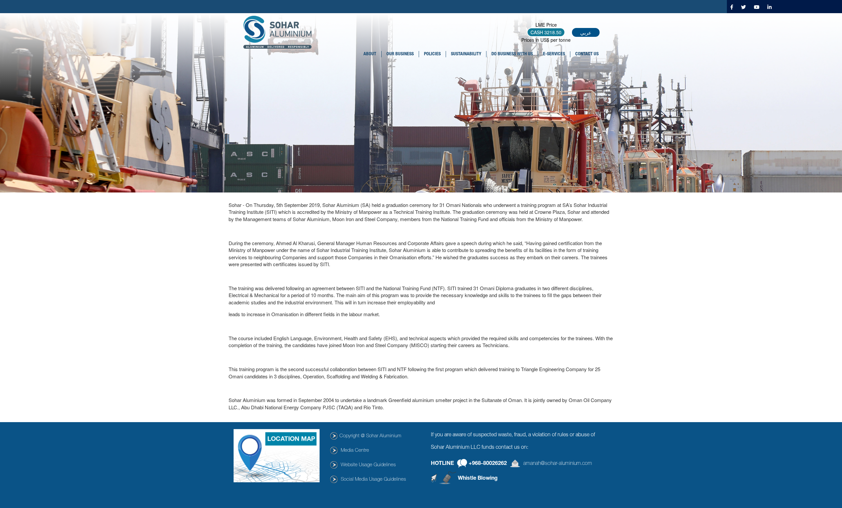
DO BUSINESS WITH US (512, 54)
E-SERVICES (554, 54)
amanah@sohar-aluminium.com (557, 464)
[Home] (279, 32)
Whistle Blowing (478, 478)
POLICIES (432, 54)
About (369, 54)
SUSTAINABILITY (466, 54)
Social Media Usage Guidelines (373, 479)
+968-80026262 (488, 464)
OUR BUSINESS (400, 54)
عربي (585, 32)
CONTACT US (587, 54)
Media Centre (355, 450)
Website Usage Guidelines (368, 465)
